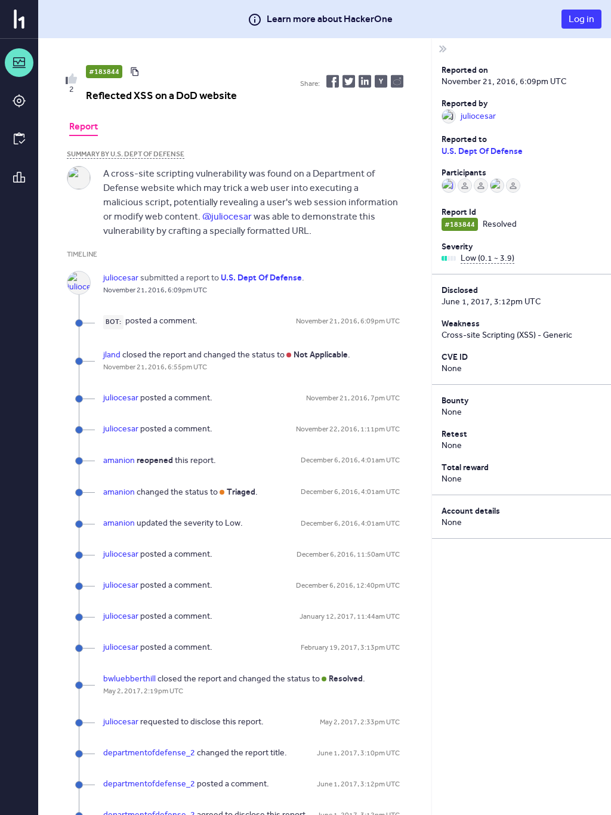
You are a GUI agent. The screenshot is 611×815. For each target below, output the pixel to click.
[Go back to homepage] (19, 19)
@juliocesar (227, 216)
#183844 (104, 71)
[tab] (83, 127)
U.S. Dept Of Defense (482, 151)
